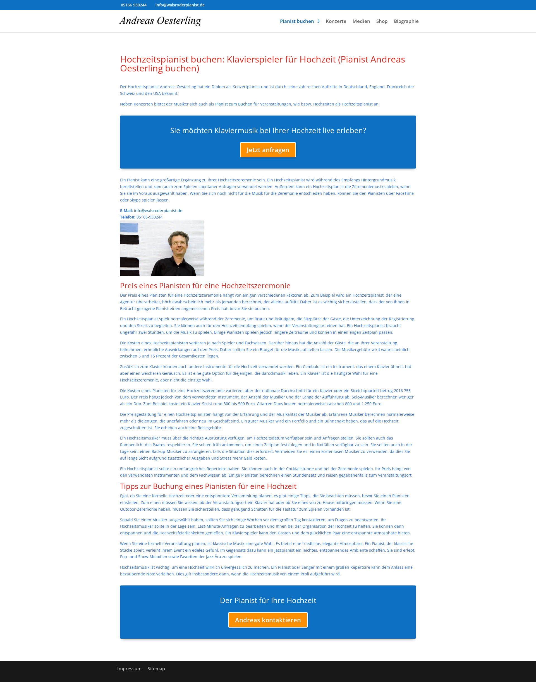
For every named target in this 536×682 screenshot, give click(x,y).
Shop (382, 21)
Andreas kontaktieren (268, 620)
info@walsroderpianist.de (158, 210)
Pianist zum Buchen (233, 104)
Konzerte (336, 21)
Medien (361, 21)
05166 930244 (134, 5)
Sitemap (156, 669)
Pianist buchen (297, 21)
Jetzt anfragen (268, 149)
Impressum (129, 669)
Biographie (406, 21)
